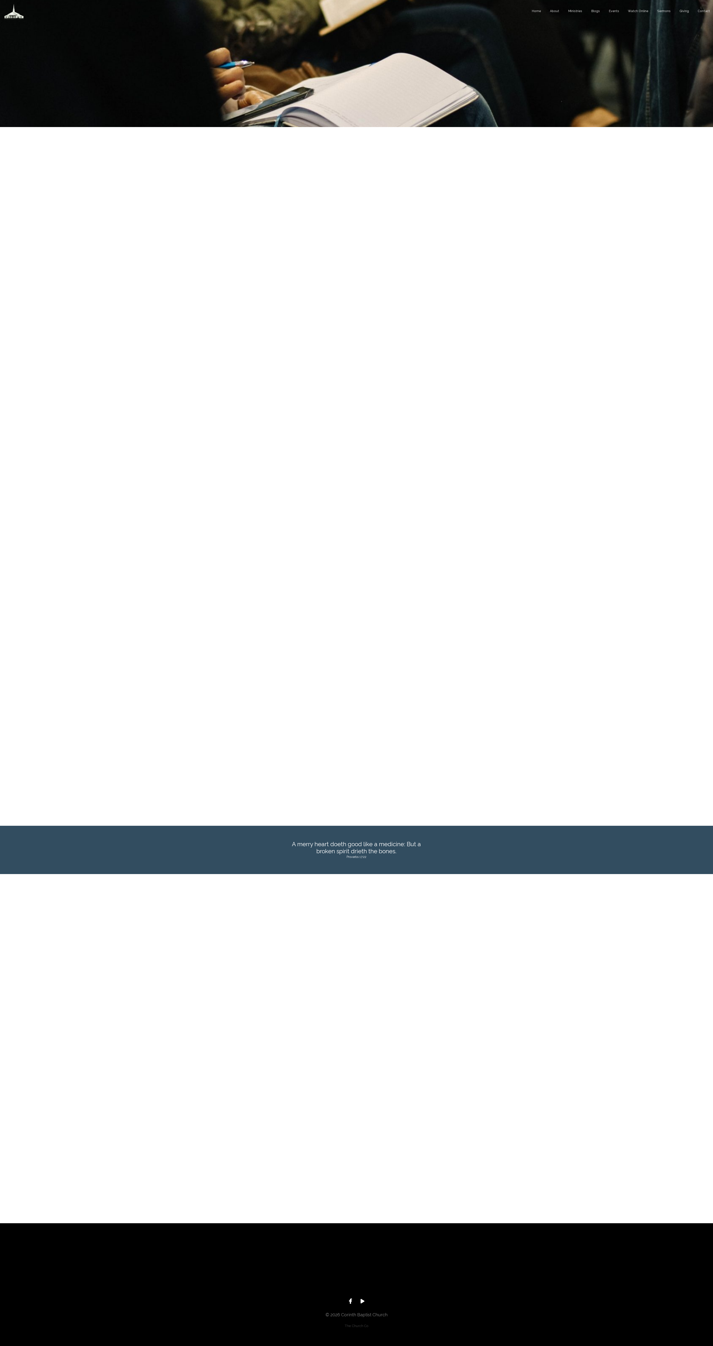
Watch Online (638, 11)
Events (614, 11)
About (554, 11)
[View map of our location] (383, 1254)
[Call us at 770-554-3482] (330, 1254)
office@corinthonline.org (276, 1279)
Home (536, 11)
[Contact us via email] (277, 1254)
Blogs (595, 11)
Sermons (664, 11)
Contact (704, 11)
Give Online (436, 1279)
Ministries (575, 11)
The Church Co (356, 1326)
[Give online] (436, 1254)
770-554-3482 (330, 1279)
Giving (684, 11)
